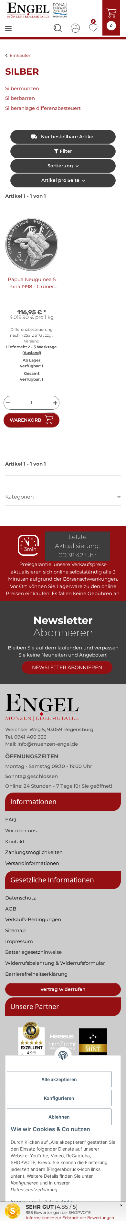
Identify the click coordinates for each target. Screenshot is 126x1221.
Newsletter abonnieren (67, 667)
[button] (57, 29)
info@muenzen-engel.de (47, 744)
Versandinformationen (32, 863)
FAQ (10, 819)
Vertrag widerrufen (63, 989)
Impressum (19, 941)
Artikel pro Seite (60, 180)
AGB (10, 909)
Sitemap (15, 930)
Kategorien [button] (19, 497)
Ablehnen (59, 1117)
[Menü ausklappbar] (8, 32)
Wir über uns (21, 830)
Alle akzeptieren (59, 1079)
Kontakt (15, 841)
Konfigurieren (59, 1098)
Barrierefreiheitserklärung (36, 974)
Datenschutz (20, 898)
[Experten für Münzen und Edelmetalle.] (38, 10)
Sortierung (60, 166)
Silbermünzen (22, 88)
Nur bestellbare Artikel (67, 137)
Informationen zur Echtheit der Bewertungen (70, 1217)
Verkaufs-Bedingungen (33, 919)
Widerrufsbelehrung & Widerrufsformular (55, 963)
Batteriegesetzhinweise (33, 952)
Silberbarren (20, 98)
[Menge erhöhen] (56, 402)
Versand (31, 341)
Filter (65, 151)
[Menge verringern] (7, 402)
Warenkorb (25, 420)
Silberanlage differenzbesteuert (43, 108)
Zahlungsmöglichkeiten (34, 852)
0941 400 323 (30, 737)
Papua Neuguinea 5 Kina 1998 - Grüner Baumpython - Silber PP (31, 283)
